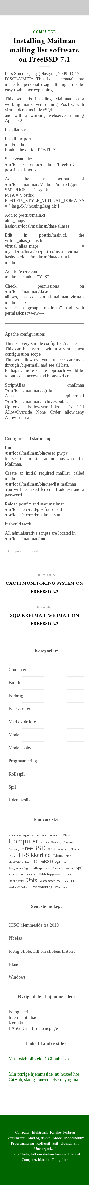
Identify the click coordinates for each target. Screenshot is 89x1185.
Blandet (15, 964)
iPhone (12, 856)
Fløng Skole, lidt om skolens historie (42, 951)
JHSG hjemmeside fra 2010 (34, 925)
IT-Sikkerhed (34, 855)
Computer (44, 32)
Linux (58, 856)
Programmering (23, 760)
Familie (15, 682)
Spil (12, 787)
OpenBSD (43, 861)
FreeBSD (37, 551)
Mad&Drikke (16, 862)
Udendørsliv (20, 799)
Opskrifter (60, 862)
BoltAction (54, 835)
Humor (75, 849)
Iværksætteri (20, 708)
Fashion (68, 842)
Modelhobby (20, 747)
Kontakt (16, 1022)
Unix (31, 880)
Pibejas (15, 938)
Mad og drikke (22, 721)
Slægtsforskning (54, 868)
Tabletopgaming (51, 874)
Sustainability (28, 874)
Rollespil (17, 774)
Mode (14, 734)
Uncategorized (45, 1149)
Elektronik (40, 1132)
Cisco (66, 835)
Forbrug (16, 695)
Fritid (51, 849)
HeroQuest (63, 849)
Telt (69, 874)
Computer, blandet (35, 1160)
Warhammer (47, 881)
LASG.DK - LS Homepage (33, 1028)
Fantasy (56, 842)
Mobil (28, 862)
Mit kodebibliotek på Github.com (39, 1058)
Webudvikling (42, 887)
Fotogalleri (18, 1012)
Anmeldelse (15, 835)
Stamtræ (13, 874)
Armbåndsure (39, 835)
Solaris (69, 868)
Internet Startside (24, 1017)
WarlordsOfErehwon (19, 887)
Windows (61, 887)
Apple (26, 835)
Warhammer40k (66, 881)
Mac (68, 856)
